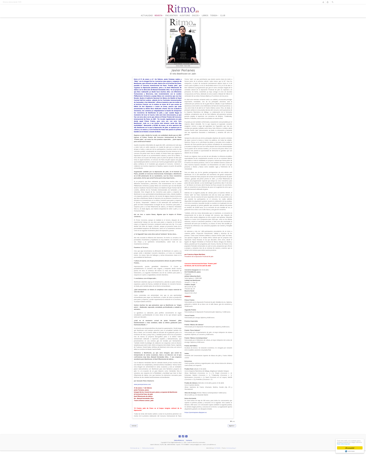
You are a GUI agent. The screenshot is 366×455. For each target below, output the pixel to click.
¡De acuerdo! (349, 448)
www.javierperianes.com (142, 384)
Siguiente (231, 425)
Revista (159, 15)
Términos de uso (134, 448)
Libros (205, 15)
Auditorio (185, 15)
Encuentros (171, 15)
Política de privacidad (148, 448)
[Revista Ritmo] (183, 8)
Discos (196, 15)
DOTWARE (217, 448)
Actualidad (147, 15)
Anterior (134, 425)
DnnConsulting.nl (231, 448)
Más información (343, 444)
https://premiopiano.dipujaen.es (196, 412)
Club (222, 15)
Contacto (189, 440)
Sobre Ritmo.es (179, 440)
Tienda (214, 15)
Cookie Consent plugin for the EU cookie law (350, 451)
